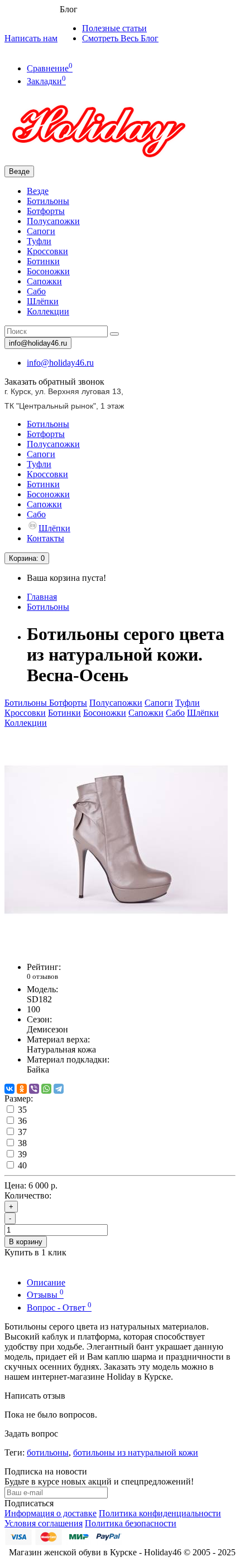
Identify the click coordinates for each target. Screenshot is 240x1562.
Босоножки (48, 271)
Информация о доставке (50, 1513)
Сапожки (44, 281)
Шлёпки (43, 301)
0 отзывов (42, 976)
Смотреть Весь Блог (120, 38)
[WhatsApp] (46, 1089)
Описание (46, 1282)
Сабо (36, 291)
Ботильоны (48, 201)
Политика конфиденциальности (160, 1513)
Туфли (39, 241)
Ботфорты (46, 211)
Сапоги (41, 231)
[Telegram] (59, 1089)
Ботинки (43, 261)
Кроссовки (47, 251)
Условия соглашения (43, 1523)
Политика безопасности (130, 1523)
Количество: (27, 1195)
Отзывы (45, 1294)
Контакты (45, 538)
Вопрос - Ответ (59, 1307)
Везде (38, 191)
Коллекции (48, 311)
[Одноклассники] (22, 1089)
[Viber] (34, 1089)
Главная (42, 596)
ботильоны (48, 1452)
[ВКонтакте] (9, 1089)
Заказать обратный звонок (54, 381)
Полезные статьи (114, 28)
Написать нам (30, 38)
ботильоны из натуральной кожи (135, 1452)
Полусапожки (53, 221)
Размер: (18, 1098)
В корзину (25, 1242)
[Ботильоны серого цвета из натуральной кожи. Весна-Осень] (116, 948)
